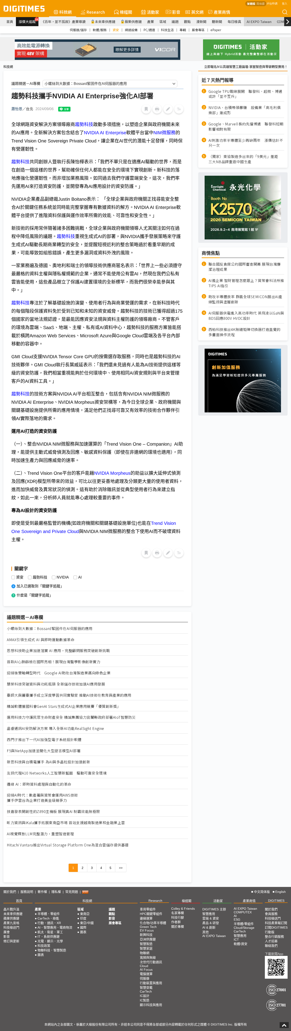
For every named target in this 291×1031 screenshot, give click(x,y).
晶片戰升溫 (11, 909)
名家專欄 (177, 913)
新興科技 (146, 935)
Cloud (144, 966)
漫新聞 (201, 21)
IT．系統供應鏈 (49, 936)
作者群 (176, 922)
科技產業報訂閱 (276, 923)
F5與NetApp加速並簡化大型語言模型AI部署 (43, 750)
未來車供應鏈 (105, 21)
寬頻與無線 (148, 957)
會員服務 (271, 914)
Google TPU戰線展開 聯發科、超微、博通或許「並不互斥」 (245, 94)
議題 (175, 21)
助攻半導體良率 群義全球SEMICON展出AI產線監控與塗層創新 (245, 299)
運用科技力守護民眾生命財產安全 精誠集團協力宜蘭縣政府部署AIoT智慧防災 (71, 717)
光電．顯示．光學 (50, 941)
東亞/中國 (87, 923)
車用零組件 (148, 909)
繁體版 (251, 3)
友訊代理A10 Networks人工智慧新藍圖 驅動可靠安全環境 (57, 773)
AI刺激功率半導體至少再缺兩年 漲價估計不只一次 (245, 143)
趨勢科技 (84, 124)
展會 (6, 932)
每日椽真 (234, 21)
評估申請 (271, 3)
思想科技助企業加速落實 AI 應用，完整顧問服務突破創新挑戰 (58, 650)
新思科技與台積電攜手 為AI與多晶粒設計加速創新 (48, 761)
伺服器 (144, 978)
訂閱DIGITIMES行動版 (276, 930)
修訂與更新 (11, 941)
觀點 (187, 21)
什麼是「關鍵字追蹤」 (35, 595)
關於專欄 (177, 926)
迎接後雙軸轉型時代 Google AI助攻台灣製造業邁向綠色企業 (58, 672)
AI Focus (146, 969)
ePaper (216, 30)
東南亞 (85, 914)
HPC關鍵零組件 (151, 914)
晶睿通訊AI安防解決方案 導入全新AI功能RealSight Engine (55, 728)
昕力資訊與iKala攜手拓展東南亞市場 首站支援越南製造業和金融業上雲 (66, 822)
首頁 (9, 21)
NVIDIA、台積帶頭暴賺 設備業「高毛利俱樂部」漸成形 (244, 110)
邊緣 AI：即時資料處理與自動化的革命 (39, 784)
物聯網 (144, 953)
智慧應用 (208, 914)
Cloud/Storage (244, 927)
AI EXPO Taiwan (259, 21)
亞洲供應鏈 (148, 939)
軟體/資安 (240, 944)
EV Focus (147, 930)
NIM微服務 (164, 132)
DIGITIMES (276, 900)
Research (95, 12)
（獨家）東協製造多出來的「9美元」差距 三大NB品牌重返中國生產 (245, 159)
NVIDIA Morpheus (112, 473)
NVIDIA (63, 577)
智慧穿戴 (146, 987)
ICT (236, 939)
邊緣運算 (146, 918)
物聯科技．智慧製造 (52, 950)
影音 (174, 12)
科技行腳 (177, 917)
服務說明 (26, 892)
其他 (205, 932)
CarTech (146, 991)
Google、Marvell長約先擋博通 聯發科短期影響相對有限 (245, 126)
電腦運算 (146, 974)
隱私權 (56, 892)
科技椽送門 (11, 927)
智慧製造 (146, 944)
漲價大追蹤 (28, 21)
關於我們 (9, 892)
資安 (116, 30)
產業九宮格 (11, 923)
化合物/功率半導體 (153, 923)
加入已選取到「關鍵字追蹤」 (40, 586)
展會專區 (198, 30)
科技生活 (167, 30)
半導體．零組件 (49, 914)
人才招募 (271, 941)
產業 (150, 21)
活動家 (153, 12)
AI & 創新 (209, 927)
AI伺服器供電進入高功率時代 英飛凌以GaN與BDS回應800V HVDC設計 (246, 316)
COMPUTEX (243, 912)
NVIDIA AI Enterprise (105, 132)
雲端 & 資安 (210, 918)
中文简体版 (262, 892)
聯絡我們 (271, 945)
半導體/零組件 (244, 924)
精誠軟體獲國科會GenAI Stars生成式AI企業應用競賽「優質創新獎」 (64, 706)
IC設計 (144, 996)
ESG (237, 919)
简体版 (260, 3)
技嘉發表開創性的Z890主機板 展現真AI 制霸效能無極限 (53, 811)
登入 (284, 3)
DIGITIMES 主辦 (214, 909)
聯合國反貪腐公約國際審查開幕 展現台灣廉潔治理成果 (244, 267)
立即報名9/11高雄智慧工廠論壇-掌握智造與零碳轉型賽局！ (246, 67)
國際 (83, 927)
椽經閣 (126, 12)
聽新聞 (217, 21)
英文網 (197, 12)
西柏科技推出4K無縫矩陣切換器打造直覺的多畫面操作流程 (244, 332)
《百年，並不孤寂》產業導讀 (63, 21)
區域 (162, 21)
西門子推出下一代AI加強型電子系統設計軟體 (44, 739)
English (280, 892)
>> (121, 868)
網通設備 (131, 30)
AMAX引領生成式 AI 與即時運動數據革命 (40, 639)
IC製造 (144, 1000)
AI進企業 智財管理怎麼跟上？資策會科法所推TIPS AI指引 (246, 283)
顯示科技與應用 (151, 1005)
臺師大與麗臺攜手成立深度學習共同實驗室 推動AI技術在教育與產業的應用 (69, 695)
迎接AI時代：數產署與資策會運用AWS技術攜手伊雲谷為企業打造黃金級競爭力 (42, 797)
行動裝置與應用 (151, 983)
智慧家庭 (146, 948)
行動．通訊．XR (49, 923)
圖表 (41, 955)
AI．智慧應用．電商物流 (55, 927)
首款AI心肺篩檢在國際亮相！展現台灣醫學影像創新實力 (53, 661)
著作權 (42, 892)
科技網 (65, 12)
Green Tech (148, 927)
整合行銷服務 (274, 936)
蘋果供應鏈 (133, 21)
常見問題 (71, 892)
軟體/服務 (100, 30)
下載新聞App (274, 954)
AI (80, 577)
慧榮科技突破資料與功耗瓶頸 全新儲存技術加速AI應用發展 (56, 684)
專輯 (183, 30)
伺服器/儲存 (78, 30)
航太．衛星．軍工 (50, 932)
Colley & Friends (183, 908)
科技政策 (44, 945)
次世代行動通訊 (151, 962)
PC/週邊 (149, 30)
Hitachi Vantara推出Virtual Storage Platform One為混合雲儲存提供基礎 (68, 845)
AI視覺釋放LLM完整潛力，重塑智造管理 (40, 833)
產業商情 (222, 12)
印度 (83, 918)
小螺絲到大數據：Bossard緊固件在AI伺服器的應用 (50, 628)
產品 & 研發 (210, 923)
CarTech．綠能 (48, 918)
